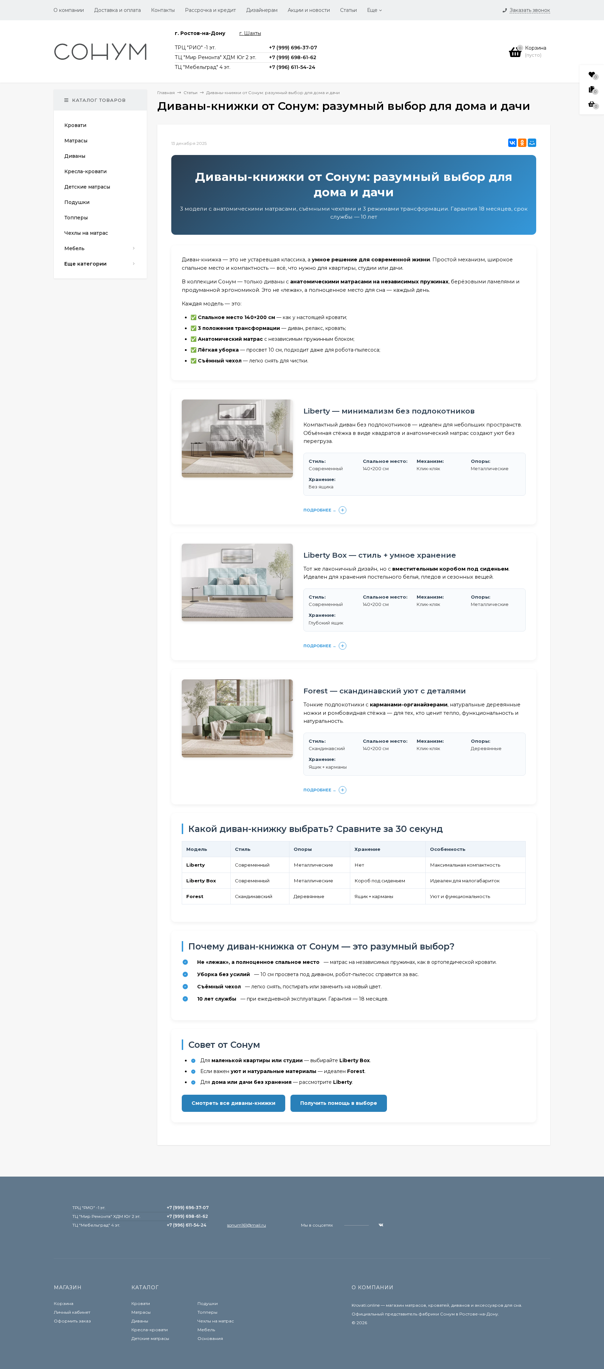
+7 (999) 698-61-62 (292, 57)
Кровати (140, 1303)
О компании (68, 10)
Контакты (163, 10)
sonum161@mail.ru (246, 1225)
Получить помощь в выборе (338, 1103)
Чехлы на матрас (215, 1321)
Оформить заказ (72, 1321)
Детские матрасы (150, 1338)
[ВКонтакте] (512, 143)
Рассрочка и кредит (210, 10)
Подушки (207, 1303)
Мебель (206, 1329)
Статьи (348, 10)
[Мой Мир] (532, 143)
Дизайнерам (262, 10)
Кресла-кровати (149, 1329)
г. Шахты (250, 33)
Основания (210, 1338)
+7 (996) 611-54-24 (292, 67)
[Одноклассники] (522, 143)
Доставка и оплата (117, 10)
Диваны (139, 1321)
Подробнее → (319, 510)
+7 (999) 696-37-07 (293, 47)
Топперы (207, 1312)
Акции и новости (309, 10)
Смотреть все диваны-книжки (233, 1103)
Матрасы (141, 1312)
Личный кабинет (72, 1312)
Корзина (63, 1303)
